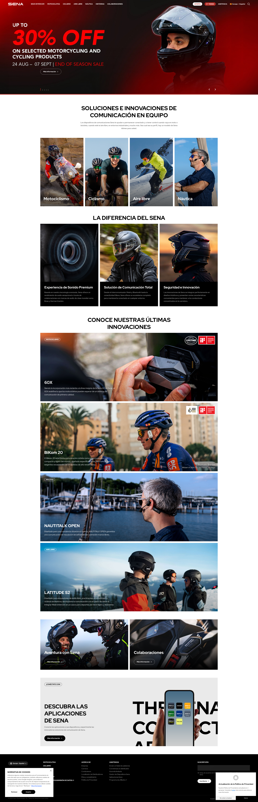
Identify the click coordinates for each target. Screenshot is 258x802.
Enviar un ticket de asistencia (119, 766)
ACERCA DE (86, 762)
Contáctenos (86, 771)
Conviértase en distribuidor (119, 769)
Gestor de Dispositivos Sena (119, 774)
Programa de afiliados (117, 780)
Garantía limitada (115, 771)
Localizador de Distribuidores (92, 774)
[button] (209, 89)
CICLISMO (47, 766)
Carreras (84, 769)
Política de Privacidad (89, 780)
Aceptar (28, 792)
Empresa (84, 766)
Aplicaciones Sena (115, 777)
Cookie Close (51, 771)
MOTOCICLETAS (49, 762)
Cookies (212, 799)
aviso (233, 790)
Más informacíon (36, 786)
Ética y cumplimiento (88, 777)
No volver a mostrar (226, 798)
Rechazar (14, 792)
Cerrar (246, 798)
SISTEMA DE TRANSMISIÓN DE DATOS (57, 780)
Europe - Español (18, 763)
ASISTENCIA (114, 762)
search (249, 4)
